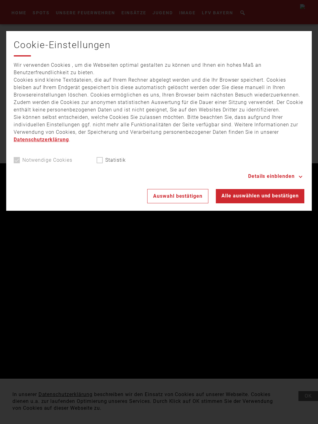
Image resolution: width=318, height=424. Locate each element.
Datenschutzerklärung (41, 139)
